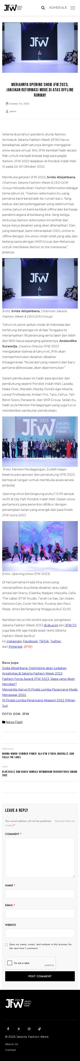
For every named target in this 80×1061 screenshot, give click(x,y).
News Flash (14, 722)
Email (10, 905)
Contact (10, 1049)
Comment (13, 833)
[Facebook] (8, 1029)
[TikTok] (39, 1029)
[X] (19, 1029)
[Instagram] (29, 1029)
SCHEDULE (58, 7)
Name (10, 885)
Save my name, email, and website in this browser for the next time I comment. (40, 946)
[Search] (43, 8)
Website (10, 924)
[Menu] (73, 8)
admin (13, 111)
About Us (11, 1044)
